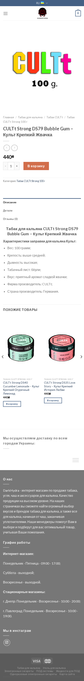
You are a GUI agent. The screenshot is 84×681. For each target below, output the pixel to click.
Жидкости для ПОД (68, 671)
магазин (42, 490)
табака (72, 490)
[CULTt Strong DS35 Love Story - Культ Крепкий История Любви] (62, 346)
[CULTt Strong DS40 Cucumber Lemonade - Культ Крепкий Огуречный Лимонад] (21, 346)
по (50, 490)
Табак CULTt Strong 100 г (31, 181)
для (42, 495)
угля (6, 495)
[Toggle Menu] (75, 461)
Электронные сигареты (19, 671)
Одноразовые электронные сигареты (33, 674)
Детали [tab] (8, 210)
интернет (28, 490)
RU (38, 3)
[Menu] (5, 13)
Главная (8, 117)
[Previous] (3, 365)
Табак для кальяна (30, 117)
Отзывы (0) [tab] (10, 219)
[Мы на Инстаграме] (6, 642)
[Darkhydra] (42, 13)
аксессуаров (29, 495)
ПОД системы (44, 671)
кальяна (52, 495)
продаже (59, 490)
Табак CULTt (54, 117)
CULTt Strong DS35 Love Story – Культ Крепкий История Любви (59, 386)
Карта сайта (67, 674)
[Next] (81, 365)
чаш (14, 495)
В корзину (36, 166)
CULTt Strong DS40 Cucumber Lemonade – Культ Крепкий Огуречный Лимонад (21, 388)
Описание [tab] (9, 202)
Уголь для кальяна (54, 668)
